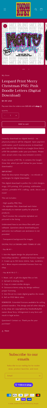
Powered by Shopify (32, 403)
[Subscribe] (39, 376)
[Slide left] (18, 69)
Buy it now (23, 131)
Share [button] (7, 331)
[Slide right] (28, 69)
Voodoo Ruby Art (19, 403)
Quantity (5, 110)
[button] (4, 9)
